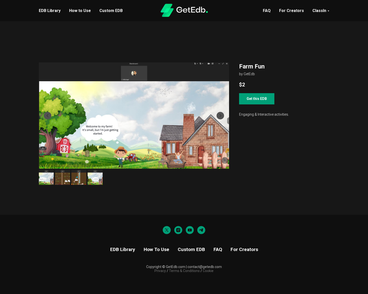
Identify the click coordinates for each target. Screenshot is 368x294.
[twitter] (167, 230)
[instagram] (178, 230)
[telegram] (201, 230)
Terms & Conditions (184, 271)
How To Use (156, 249)
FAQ (267, 10)
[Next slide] (220, 115)
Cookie (208, 271)
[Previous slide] (47, 115)
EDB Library (50, 10)
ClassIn (319, 10)
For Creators (291, 10)
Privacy (160, 271)
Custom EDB (111, 10)
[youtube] (190, 230)
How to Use (80, 10)
